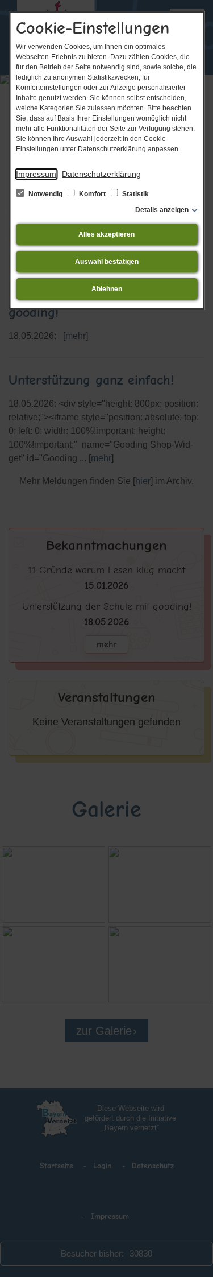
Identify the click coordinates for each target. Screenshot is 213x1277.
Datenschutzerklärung (101, 174)
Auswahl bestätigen (107, 262)
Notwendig (45, 194)
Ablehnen (106, 289)
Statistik (134, 194)
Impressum (36, 174)
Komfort (92, 194)
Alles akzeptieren (106, 234)
